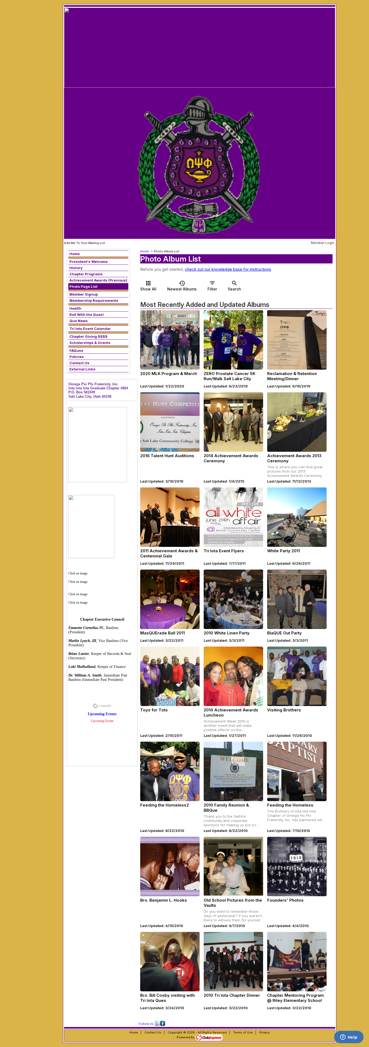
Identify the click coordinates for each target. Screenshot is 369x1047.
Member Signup (83, 294)
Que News (78, 321)
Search (234, 285)
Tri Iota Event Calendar (90, 328)
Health (75, 308)
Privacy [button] (264, 1032)
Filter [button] (212, 285)
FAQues (76, 350)
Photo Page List (83, 286)
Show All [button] (148, 285)
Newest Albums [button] (182, 285)
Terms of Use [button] (243, 1032)
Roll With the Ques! (86, 314)
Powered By (186, 1037)
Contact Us (79, 363)
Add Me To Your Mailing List (84, 243)
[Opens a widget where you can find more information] (349, 1037)
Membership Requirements (93, 300)
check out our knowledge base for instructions (228, 269)
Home (74, 254)
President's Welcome (88, 261)
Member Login (322, 243)
